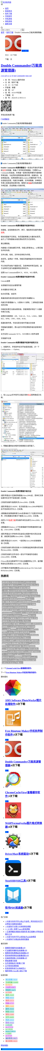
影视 (10, 1023)
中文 (29, 395)
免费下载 (25, 51)
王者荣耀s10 (7, 588)
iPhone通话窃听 (25, 654)
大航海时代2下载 (8, 624)
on (3, 76)
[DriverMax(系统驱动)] (13, 848)
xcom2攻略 (6, 629)
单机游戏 (8, 21)
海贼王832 (27, 638)
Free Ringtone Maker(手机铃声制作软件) (21, 672)
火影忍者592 (21, 629)
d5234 (34, 602)
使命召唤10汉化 (8, 657)
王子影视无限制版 (12, 966)
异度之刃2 (19, 635)
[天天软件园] (6, 2)
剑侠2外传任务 (20, 627)
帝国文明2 (24, 591)
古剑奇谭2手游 (7, 593)
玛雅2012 (19, 663)
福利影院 (11, 1038)
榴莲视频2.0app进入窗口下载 (16, 971)
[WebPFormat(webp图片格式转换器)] (13, 818)
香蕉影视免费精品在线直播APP (17, 953)
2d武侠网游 (35, 643)
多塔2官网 (26, 657)
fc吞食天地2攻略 (24, 588)
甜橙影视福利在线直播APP (15, 948)
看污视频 (11, 1041)
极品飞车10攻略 (8, 635)
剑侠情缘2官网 (7, 638)
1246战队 (14, 660)
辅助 (10, 1006)
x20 (5, 76)
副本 (10, 1009)
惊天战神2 (18, 593)
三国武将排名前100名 (22, 640)
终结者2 (26, 596)
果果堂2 (14, 618)
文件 (4, 170)
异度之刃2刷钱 (7, 640)
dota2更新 (21, 585)
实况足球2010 (35, 596)
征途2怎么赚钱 (35, 613)
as (9, 1035)
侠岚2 (14, 613)
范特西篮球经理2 (20, 607)
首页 (7, 8)
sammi (25, 616)
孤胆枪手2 (6, 621)
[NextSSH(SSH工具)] (13, 875)
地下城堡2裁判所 (12, 646)
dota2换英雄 (29, 652)
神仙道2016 (29, 599)
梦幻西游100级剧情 (30, 593)
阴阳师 (11, 990)
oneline (35, 610)
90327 (13, 629)
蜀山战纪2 (6, 618)
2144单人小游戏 (23, 613)
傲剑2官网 (31, 627)
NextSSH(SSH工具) (16, 880)
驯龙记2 (37, 652)
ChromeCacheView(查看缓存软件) (19, 668)
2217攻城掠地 (7, 649)
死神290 (22, 660)
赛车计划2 (32, 616)
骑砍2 (14, 588)
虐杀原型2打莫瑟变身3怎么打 (13, 582)
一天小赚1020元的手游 (10, 591)
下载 (7, 709)
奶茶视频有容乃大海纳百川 (15, 968)
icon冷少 (34, 657)
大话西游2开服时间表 (15, 652)
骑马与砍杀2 (33, 649)
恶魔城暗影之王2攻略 (27, 604)
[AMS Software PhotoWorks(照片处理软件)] (13, 695)
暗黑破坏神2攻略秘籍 (10, 643)
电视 (10, 1000)
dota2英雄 (30, 629)
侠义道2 (16, 649)
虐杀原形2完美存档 (9, 610)
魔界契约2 (35, 640)
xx (8, 76)
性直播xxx (6, 596)
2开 (38, 602)
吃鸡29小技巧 (30, 660)
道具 (10, 995)
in (9, 1029)
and (30, 76)
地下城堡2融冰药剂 (9, 602)
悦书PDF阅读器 (14, 907)
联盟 (10, 1011)
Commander (21, 76)
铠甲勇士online (29, 632)
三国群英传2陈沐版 (25, 610)
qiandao (32, 646)
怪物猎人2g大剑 (8, 627)
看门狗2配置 (24, 646)
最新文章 (8, 24)
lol (9, 984)
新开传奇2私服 (16, 596)
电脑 (30, 183)
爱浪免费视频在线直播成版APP (17, 955)
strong (10, 1031)
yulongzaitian (6, 613)
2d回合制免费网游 (24, 602)
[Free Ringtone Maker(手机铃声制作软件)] (13, 726)
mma (27, 76)
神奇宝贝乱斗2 (16, 621)
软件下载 (8, 14)
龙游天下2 (6, 660)
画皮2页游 (33, 618)
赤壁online (20, 624)
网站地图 (4, 1045)
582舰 (16, 654)
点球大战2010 (30, 582)
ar (9, 992)
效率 (2, 232)
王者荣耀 (12, 982)
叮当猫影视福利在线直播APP (16, 950)
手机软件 (8, 16)
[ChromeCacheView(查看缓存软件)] (13, 787)
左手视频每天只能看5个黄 (15, 963)
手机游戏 (8, 19)
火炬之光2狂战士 (8, 663)
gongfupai (21, 599)
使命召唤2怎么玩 (32, 585)
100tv (4, 632)
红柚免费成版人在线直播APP (16, 958)
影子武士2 (27, 621)
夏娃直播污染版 (11, 961)
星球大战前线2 (7, 607)
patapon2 (18, 657)
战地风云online (7, 616)
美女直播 (11, 979)
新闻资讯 (8, 11)
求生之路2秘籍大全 (9, 585)
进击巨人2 (24, 649)
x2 (10, 76)
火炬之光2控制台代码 (10, 604)
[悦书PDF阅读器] (13, 902)
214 (3, 646)
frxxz (36, 629)
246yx (4, 652)
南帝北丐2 (18, 638)
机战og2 (27, 635)
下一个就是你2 (7, 654)
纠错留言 (6, 119)
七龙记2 (10, 632)
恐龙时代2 (18, 616)
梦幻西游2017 (24, 643)
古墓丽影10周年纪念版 (33, 624)
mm (15, 76)
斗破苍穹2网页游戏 (9, 599)
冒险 (10, 1014)
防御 (10, 1003)
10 (12, 76)
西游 (10, 1020)
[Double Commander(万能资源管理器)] (13, 756)
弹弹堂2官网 (18, 632)
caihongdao (34, 635)
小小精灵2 (33, 591)
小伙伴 (11, 987)
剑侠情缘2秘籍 (23, 618)
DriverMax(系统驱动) (17, 853)
